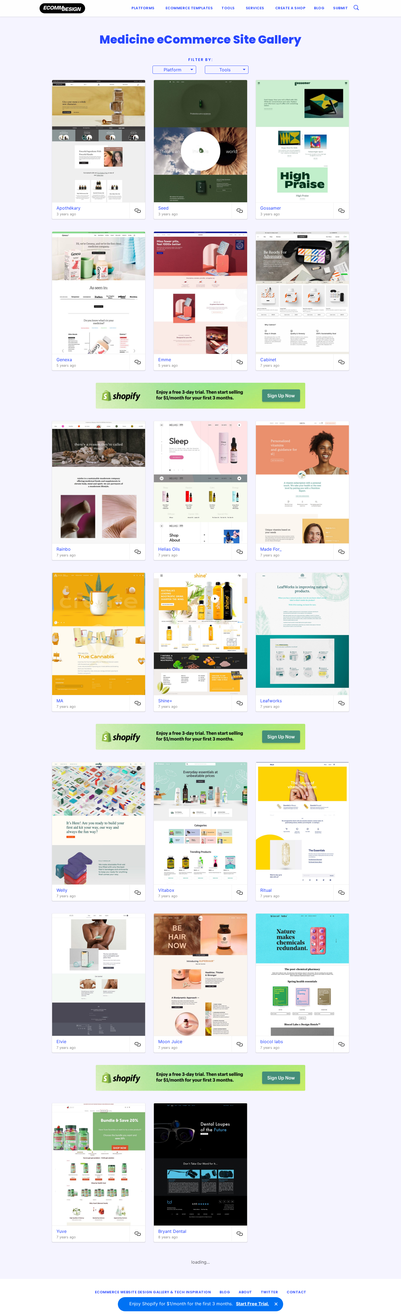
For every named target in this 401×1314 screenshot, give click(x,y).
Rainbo (63, 549)
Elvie (61, 1041)
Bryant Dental (172, 1231)
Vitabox (166, 890)
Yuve (61, 1231)
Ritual (266, 890)
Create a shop (290, 8)
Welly (61, 890)
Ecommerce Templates (189, 8)
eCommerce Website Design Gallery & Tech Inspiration (153, 1292)
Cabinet (268, 359)
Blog (319, 8)
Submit (340, 8)
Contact (296, 1292)
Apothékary (68, 208)
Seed (163, 208)
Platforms (143, 8)
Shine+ (165, 700)
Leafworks (271, 700)
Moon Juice (170, 1041)
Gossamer (270, 208)
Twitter (269, 1292)
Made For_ (271, 549)
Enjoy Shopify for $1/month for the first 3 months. (199, 1303)
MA (59, 700)
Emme (164, 359)
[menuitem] (144, 8)
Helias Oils (169, 549)
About (245, 1292)
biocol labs (271, 1041)
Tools (228, 8)
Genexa (64, 359)
